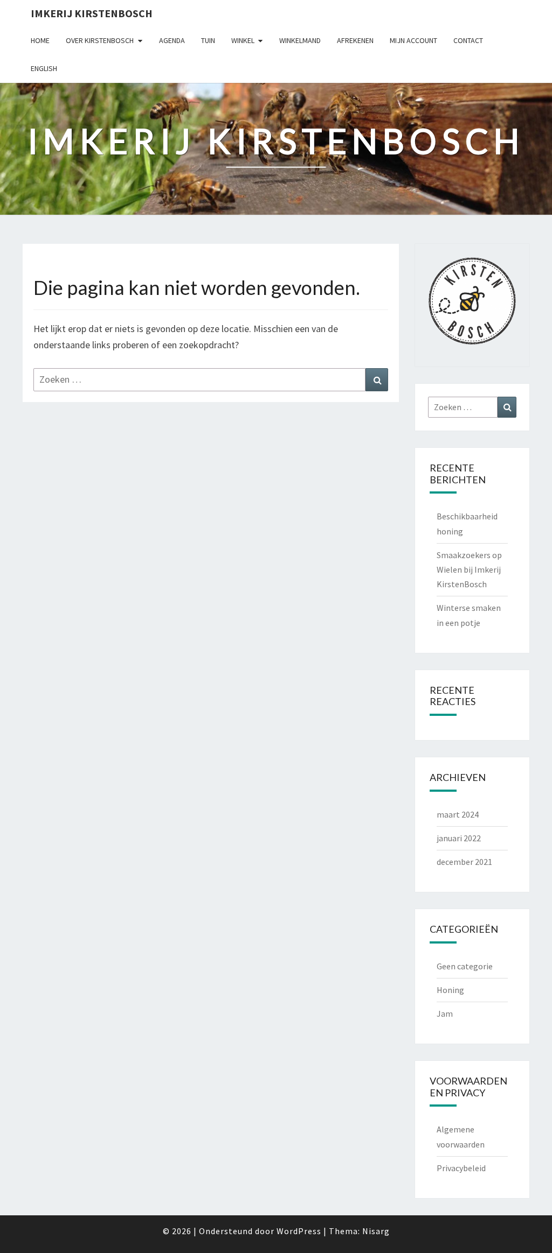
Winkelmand (300, 40)
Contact (468, 40)
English (44, 68)
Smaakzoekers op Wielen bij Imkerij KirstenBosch (469, 569)
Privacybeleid (461, 1168)
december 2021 (464, 861)
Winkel (242, 40)
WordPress (299, 1231)
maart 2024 (458, 814)
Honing (450, 989)
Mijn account (413, 40)
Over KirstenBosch (100, 40)
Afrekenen (355, 40)
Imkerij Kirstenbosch (92, 13)
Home (40, 40)
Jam (445, 1013)
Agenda (172, 40)
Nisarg (376, 1231)
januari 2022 (459, 838)
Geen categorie (465, 966)
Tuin (208, 40)
